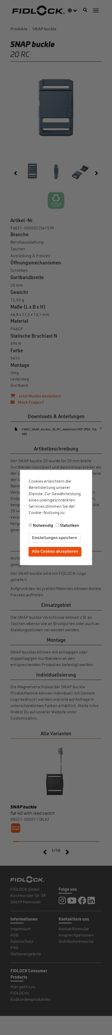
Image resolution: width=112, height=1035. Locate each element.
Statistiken (69, 526)
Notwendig (43, 526)
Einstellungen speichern (54, 538)
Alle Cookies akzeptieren (55, 552)
